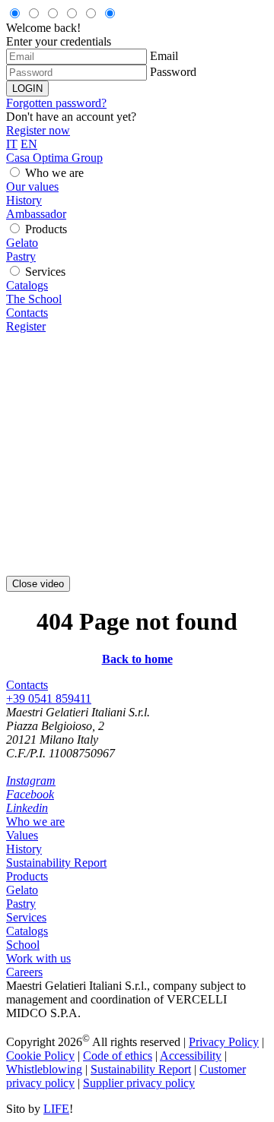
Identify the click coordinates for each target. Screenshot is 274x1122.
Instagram (31, 780)
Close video (38, 583)
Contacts (27, 312)
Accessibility (190, 1055)
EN (29, 143)
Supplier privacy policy (139, 1082)
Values (22, 835)
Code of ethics (117, 1055)
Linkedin (27, 807)
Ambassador (36, 213)
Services (45, 271)
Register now (38, 130)
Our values (32, 186)
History (24, 200)
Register (26, 326)
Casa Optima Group (54, 157)
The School (34, 298)
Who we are (54, 172)
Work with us (38, 958)
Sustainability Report (56, 862)
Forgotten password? (56, 102)
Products (46, 229)
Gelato (22, 242)
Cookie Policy (40, 1055)
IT (12, 143)
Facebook (30, 794)
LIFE (56, 1108)
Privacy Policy (224, 1041)
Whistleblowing (44, 1069)
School (23, 944)
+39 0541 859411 (48, 698)
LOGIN (27, 88)
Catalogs (27, 285)
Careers (24, 972)
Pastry (21, 256)
